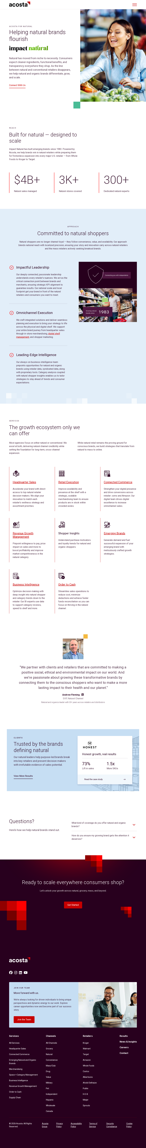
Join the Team (24, 1019)
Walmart (87, 1048)
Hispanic (49, 1100)
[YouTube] (26, 972)
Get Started (73, 905)
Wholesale (50, 1105)
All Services (14, 1043)
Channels (51, 1036)
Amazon (87, 1060)
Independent (51, 1094)
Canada (49, 1111)
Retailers (88, 1036)
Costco (86, 1071)
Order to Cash (67, 584)
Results (124, 1036)
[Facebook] (11, 972)
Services (14, 1036)
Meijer (85, 1100)
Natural (49, 1054)
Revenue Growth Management (23, 535)
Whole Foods (88, 1066)
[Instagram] (15, 972)
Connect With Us (17, 85)
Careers (124, 1047)
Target (86, 1054)
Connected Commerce (118, 482)
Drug (48, 1071)
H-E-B (85, 1094)
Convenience (52, 1060)
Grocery (49, 1048)
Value (48, 1077)
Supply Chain (15, 1097)
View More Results (23, 776)
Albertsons (88, 1077)
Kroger (86, 1043)
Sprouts (86, 1105)
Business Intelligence (26, 584)
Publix (85, 1088)
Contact (124, 1053)
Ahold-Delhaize (90, 1083)
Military (49, 1083)
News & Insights (128, 1041)
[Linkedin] (20, 972)
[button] (134, 4)
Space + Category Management (23, 1075)
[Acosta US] (21, 960)
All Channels (51, 1043)
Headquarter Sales (24, 482)
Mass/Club (51, 1066)
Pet (47, 1088)
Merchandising (15, 1069)
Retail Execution (68, 482)
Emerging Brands (114, 533)
